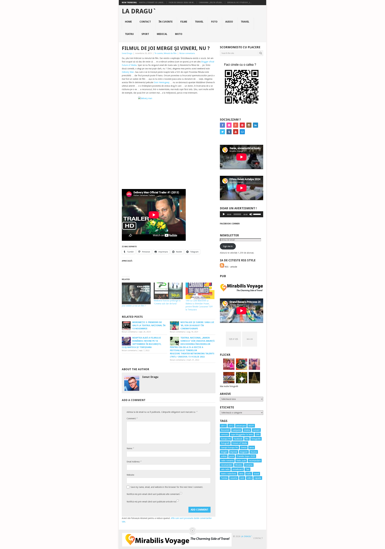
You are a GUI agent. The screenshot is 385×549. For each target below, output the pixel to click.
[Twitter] (222, 131)
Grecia (243, 447)
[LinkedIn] (255, 125)
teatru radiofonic (228, 473)
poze (231, 456)
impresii (233, 452)
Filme (183, 21)
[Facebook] (222, 125)
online (223, 456)
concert (256, 430)
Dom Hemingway (161, 82)
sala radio (225, 469)
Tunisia (224, 478)
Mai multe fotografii (229, 386)
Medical (162, 34)
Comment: (132, 418)
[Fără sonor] (250, 214)
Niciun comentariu (187, 53)
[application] (241, 214)
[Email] (242, 131)
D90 (258, 434)
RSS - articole (230, 267)
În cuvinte (165, 21)
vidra (249, 478)
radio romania (227, 460)
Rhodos (238, 465)
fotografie (256, 439)
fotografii (225, 443)
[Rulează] (223, 214)
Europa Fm (226, 439)
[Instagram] (248, 125)
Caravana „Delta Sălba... (211, 3)
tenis (241, 473)
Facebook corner (230, 223)
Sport (145, 34)
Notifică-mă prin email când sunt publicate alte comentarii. (153, 494)
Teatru (129, 34)
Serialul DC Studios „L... (239, 3)
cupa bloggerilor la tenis (242, 434)
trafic (248, 473)
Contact (145, 21)
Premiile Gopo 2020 (246, 456)
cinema (247, 430)
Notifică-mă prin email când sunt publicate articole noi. (152, 501)
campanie (236, 430)
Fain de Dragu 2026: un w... (182, 3)
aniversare (241, 425)
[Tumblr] (229, 131)
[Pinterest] (242, 125)
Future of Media (239, 443)
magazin (244, 452)
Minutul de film (170, 53)
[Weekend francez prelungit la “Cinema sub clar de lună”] (168, 291)
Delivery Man (128, 72)
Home (128, 21)
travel (256, 473)
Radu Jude (241, 460)
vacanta (233, 478)
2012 (231, 425)
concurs (224, 434)
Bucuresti (225, 430)
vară (242, 478)
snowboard (238, 469)
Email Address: (134, 461)
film (247, 439)
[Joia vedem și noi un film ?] (136, 293)
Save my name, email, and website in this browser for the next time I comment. (167, 487)
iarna (251, 447)
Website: (130, 475)
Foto (214, 21)
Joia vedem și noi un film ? (134, 305)
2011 (223, 425)
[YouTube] (235, 131)
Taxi (247, 469)
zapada (257, 478)
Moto (178, 34)
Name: (130, 448)
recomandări (226, 465)
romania (249, 465)
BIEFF (251, 425)
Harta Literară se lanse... (152, 3)
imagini (224, 452)
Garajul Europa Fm (229, 447)
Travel (199, 21)
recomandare (255, 460)
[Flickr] (229, 125)
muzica (254, 452)
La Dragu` (139, 11)
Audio (229, 21)
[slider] (257, 214)
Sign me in (228, 246)
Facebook (238, 439)
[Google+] (235, 125)
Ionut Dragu (127, 53)
